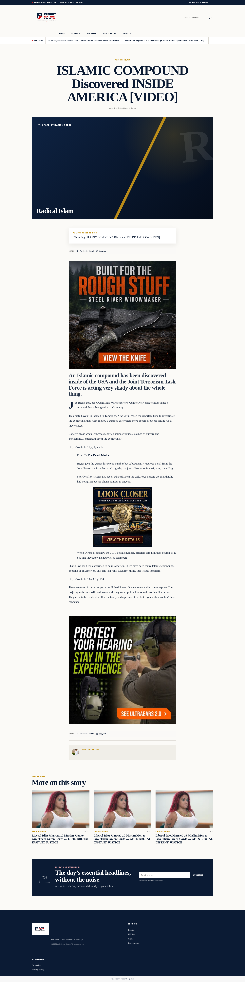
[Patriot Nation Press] (47, 17)
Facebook (83, 251)
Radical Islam (122, 60)
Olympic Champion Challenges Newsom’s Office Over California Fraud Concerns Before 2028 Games (46, 40)
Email (91, 251)
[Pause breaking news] (210, 40)
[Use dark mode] (211, 2)
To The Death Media (96, 455)
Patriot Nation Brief (198, 2)
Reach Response (127, 979)
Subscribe (198, 875)
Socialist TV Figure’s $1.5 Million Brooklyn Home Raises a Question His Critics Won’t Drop (135, 40)
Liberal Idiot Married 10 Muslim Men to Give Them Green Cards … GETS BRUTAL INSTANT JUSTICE (60, 839)
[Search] (210, 17)
